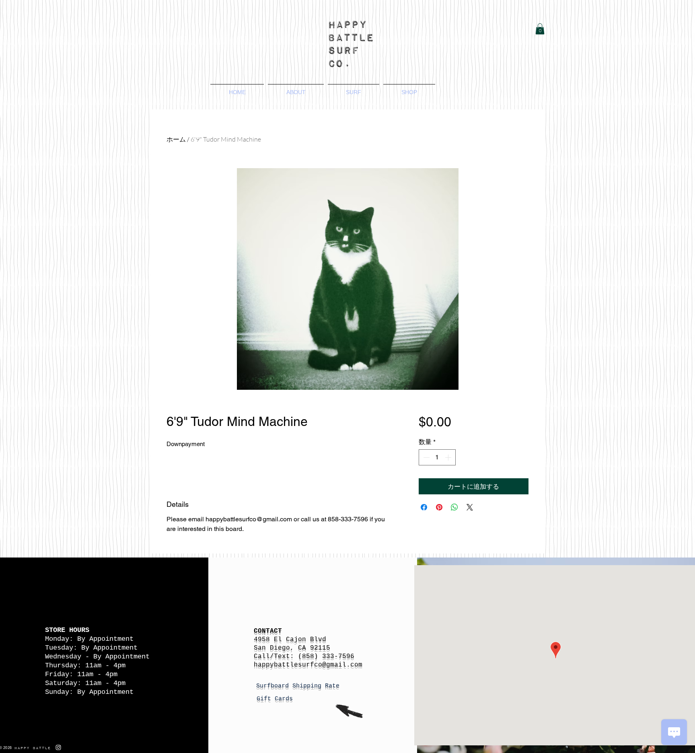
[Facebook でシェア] (424, 507)
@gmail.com (342, 665)
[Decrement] (425, 457)
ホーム (176, 139)
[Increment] (448, 457)
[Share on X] (470, 507)
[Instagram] (58, 747)
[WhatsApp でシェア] (454, 507)
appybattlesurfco (290, 665)
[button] (540, 28)
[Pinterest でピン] (439, 507)
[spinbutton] (437, 457)
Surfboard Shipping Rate (299, 686)
